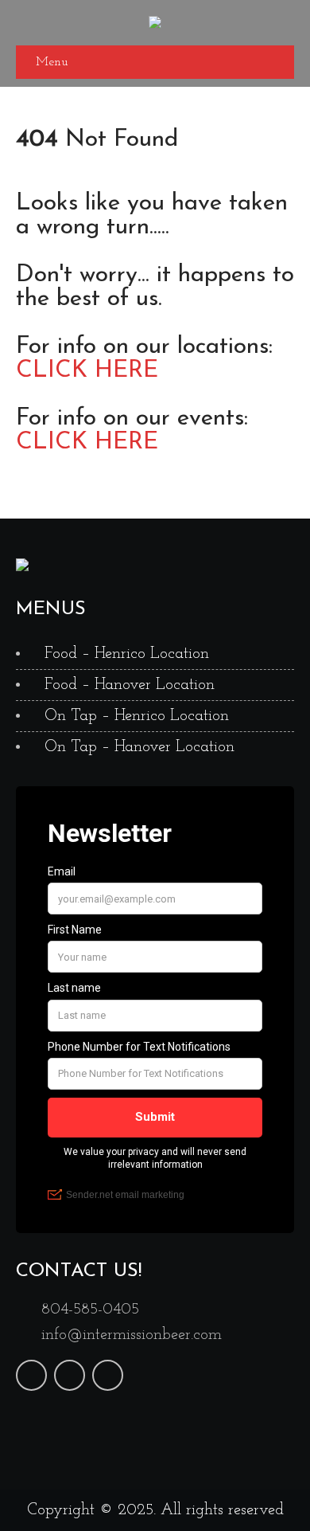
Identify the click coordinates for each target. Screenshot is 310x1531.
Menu (52, 62)
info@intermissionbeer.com (131, 1335)
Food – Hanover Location (130, 685)
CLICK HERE (87, 370)
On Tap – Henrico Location (137, 716)
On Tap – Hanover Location (139, 747)
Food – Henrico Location (127, 654)
